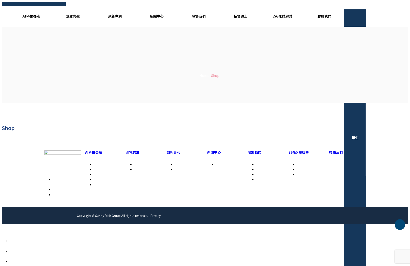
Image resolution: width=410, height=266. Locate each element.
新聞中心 (157, 16)
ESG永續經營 (282, 16)
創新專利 (115, 16)
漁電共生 (73, 16)
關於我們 (199, 16)
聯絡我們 (324, 16)
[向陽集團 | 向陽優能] (34, 4)
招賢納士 (240, 16)
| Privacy (155, 215)
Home (204, 75)
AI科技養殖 (31, 16)
